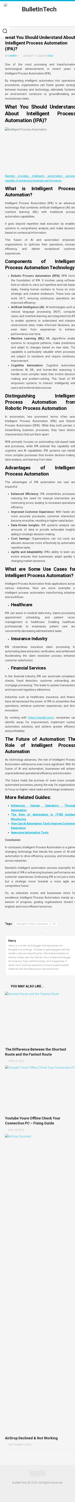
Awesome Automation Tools (30, 832)
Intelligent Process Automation (32, 924)
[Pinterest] (41, 21)
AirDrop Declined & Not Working (31, 1438)
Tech (50, 55)
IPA (54, 924)
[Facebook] (35, 21)
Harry (13, 55)
